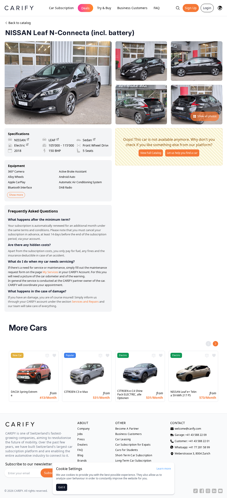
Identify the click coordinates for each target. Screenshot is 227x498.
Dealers (82, 444)
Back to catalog (19, 23)
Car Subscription (61, 8)
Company (83, 429)
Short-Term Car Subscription (133, 455)
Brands (82, 460)
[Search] (178, 8)
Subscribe (51, 473)
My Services (50, 272)
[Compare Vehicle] (47, 355)
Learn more (164, 468)
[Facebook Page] (202, 491)
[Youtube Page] (220, 491)
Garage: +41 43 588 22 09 (191, 435)
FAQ (157, 8)
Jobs (80, 434)
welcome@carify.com (188, 429)
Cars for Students (126, 450)
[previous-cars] (208, 343)
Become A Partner (127, 429)
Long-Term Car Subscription (133, 460)
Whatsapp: (192, 447)
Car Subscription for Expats (133, 444)
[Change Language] (220, 8)
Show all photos (207, 116)
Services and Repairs (85, 302)
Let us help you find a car (182, 153)
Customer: (192, 441)
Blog (80, 455)
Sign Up (191, 8)
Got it (61, 487)
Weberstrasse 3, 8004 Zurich (192, 453)
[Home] (19, 7)
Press (81, 439)
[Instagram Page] (208, 491)
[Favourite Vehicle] (54, 355)
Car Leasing (123, 439)
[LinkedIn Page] (214, 491)
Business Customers (132, 8)
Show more (16, 195)
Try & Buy (104, 8)
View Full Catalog (150, 153)
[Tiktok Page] (195, 491)
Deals (85, 8)
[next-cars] (215, 343)
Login (207, 8)
